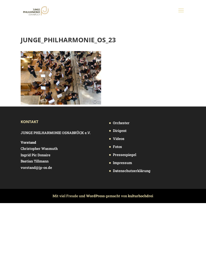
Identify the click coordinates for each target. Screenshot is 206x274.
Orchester (121, 122)
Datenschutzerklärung (131, 170)
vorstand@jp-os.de (36, 167)
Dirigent (120, 130)
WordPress (95, 195)
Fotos (117, 146)
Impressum (122, 162)
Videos (118, 138)
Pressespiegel (124, 154)
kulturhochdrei (140, 195)
